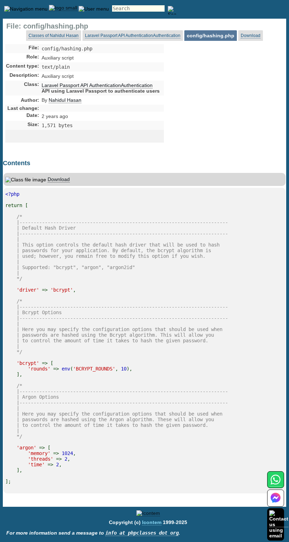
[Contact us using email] (278, 524)
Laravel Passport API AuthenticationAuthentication (132, 35)
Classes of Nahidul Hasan (54, 35)
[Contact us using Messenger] (275, 502)
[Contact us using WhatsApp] (275, 484)
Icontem (151, 522)
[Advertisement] (219, 104)
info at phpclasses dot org (142, 533)
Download (250, 35)
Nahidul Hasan (65, 100)
